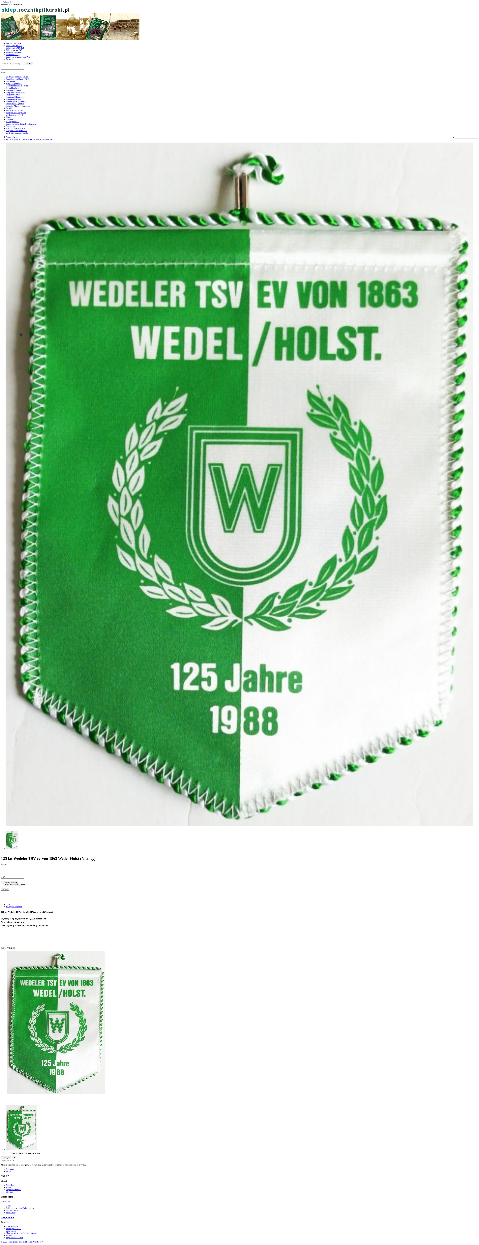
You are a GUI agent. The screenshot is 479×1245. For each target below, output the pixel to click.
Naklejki (9, 119)
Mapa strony (11, 1212)
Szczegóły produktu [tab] (14, 906)
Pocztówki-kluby (12, 55)
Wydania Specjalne (13, 52)
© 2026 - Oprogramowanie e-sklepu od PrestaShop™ (22, 1242)
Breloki (9, 108)
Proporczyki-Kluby (13, 99)
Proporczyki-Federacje (15, 97)
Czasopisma (10, 126)
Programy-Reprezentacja (15, 92)
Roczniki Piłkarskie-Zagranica (18, 106)
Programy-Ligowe (13, 95)
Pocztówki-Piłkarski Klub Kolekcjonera (21, 124)
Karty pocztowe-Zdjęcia (15, 128)
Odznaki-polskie (12, 88)
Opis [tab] (8, 904)
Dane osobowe (12, 1226)
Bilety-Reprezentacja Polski (17, 77)
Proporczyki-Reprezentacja (16, 101)
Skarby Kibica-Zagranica (16, 113)
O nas (8, 1206)
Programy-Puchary (13, 90)
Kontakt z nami (12, 1210)
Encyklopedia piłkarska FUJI (17, 79)
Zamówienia (11, 1231)
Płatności (9, 1192)
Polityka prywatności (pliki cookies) (20, 1208)
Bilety (8, 117)
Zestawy (9, 59)
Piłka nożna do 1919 (14, 46)
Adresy (9, 1235)
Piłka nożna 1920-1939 (15, 48)
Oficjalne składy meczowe (16, 131)
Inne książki (10, 81)
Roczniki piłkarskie (13, 43)
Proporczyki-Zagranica (15, 104)
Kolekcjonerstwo (12, 122)
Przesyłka (10, 1185)
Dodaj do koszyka (9, 882)
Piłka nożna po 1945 (14, 50)
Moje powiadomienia (14, 1238)
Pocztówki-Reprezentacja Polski (18, 57)
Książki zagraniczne (14, 83)
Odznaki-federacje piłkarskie (17, 86)
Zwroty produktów (13, 1229)
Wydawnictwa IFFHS (14, 115)
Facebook (10, 1169)
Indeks (4, 948)
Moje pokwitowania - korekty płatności (21, 1233)
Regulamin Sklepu (13, 1190)
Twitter (9, 1171)
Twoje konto (7, 1217)
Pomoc (8, 1187)
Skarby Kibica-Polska (14, 110)
